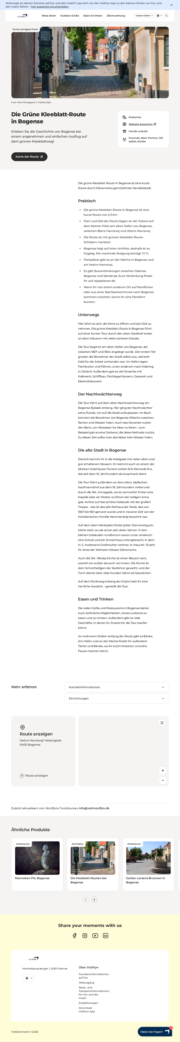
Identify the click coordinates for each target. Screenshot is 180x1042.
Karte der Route (27, 156)
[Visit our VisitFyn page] (74, 936)
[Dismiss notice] (171, 5)
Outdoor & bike (69, 15)
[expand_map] (162, 723)
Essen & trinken (92, 15)
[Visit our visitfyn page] (85, 936)
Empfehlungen (88, 1003)
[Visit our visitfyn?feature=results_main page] (95, 936)
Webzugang (86, 982)
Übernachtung (116, 15)
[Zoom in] (163, 770)
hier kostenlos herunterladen (50, 6)
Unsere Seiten (143, 15)
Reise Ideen (49, 15)
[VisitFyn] (33, 958)
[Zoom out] (163, 780)
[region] (123, 751)
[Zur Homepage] (22, 16)
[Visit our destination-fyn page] (105, 936)
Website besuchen (141, 124)
